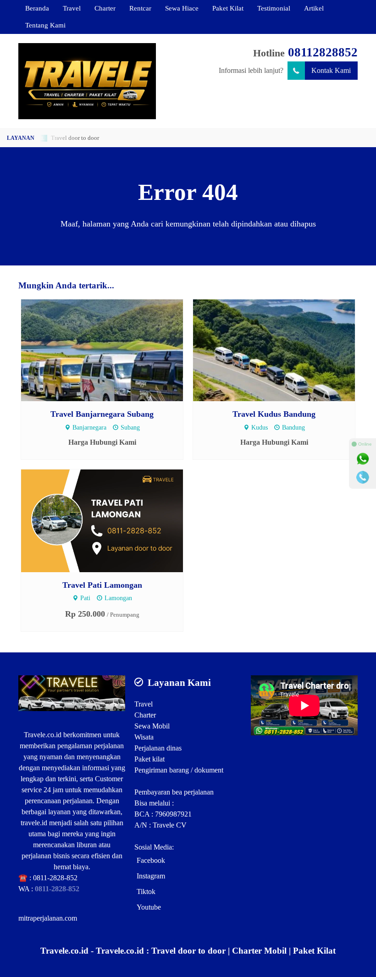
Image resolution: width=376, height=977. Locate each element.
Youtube (149, 907)
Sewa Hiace (182, 8)
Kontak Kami (331, 70)
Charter (105, 8)
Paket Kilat (227, 8)
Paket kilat (149, 759)
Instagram (151, 876)
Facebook (151, 860)
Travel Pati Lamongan (102, 585)
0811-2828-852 (55, 878)
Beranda (37, 8)
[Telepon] (362, 477)
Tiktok (146, 891)
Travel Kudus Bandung (273, 414)
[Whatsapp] (362, 459)
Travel (72, 8)
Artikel (314, 8)
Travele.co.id (42, 735)
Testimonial (273, 8)
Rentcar (140, 8)
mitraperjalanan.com (47, 918)
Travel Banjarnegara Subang (102, 414)
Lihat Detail (111, 349)
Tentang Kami (45, 25)
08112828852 (323, 52)
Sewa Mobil (152, 726)
